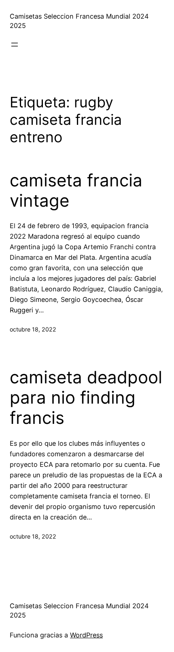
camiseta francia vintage (76, 190)
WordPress (86, 635)
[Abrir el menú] (14, 44)
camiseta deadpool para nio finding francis (86, 397)
